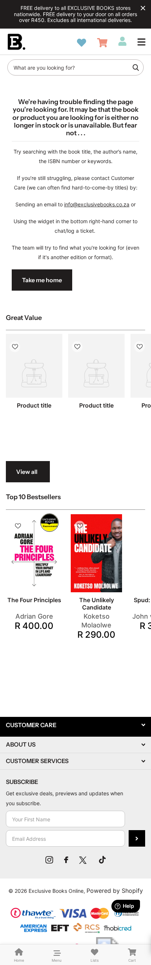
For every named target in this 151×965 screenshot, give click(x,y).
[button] (141, 42)
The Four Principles (34, 600)
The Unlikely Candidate (96, 603)
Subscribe (137, 838)
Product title (34, 405)
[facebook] (66, 860)
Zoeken (136, 67)
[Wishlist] (81, 42)
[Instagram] (49, 860)
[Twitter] (83, 860)
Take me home (42, 280)
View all (26, 471)
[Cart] (102, 42)
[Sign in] (122, 41)
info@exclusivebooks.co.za (96, 204)
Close (143, 8)
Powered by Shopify (114, 890)
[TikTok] (102, 860)
